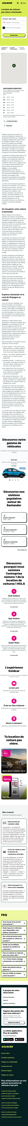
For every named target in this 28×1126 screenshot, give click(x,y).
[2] (13, 480)
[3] (15, 480)
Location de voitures (4, 48)
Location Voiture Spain (13, 48)
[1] (10, 480)
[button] (14, 66)
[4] (18, 480)
